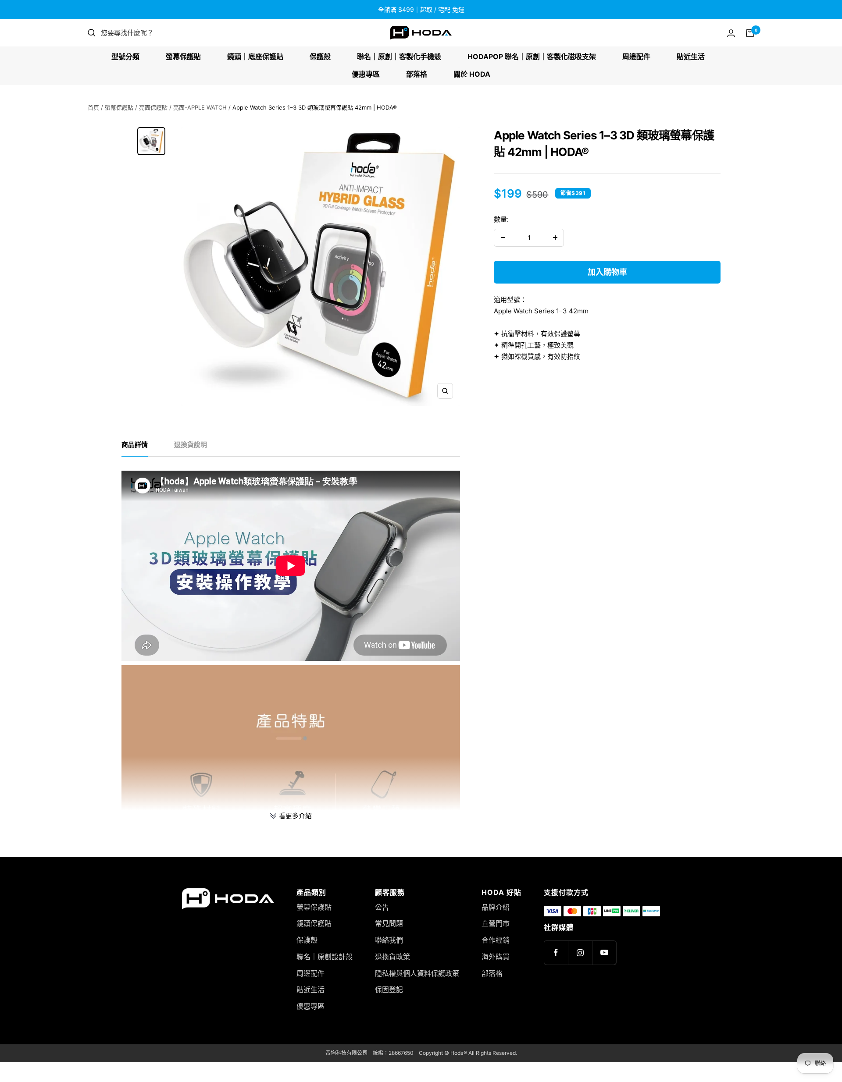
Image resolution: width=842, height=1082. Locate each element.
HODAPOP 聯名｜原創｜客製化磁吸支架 (531, 56)
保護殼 (320, 56)
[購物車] (750, 33)
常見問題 (389, 923)
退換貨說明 (190, 445)
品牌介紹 (496, 907)
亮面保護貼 (153, 107)
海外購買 (496, 956)
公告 (382, 907)
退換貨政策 (392, 956)
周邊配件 (636, 56)
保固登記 (389, 989)
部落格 (416, 74)
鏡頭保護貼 (314, 923)
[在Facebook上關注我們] (556, 952)
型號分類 (125, 56)
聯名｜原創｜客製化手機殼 (399, 56)
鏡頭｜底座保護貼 (255, 56)
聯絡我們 (389, 940)
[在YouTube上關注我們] (604, 952)
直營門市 (496, 923)
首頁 (93, 107)
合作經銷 (496, 940)
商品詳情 (134, 445)
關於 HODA (471, 74)
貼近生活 (691, 56)
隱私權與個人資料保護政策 (417, 973)
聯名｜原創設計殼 (324, 956)
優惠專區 (366, 74)
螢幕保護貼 (183, 56)
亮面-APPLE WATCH (200, 107)
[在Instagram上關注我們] (580, 952)
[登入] (731, 33)
